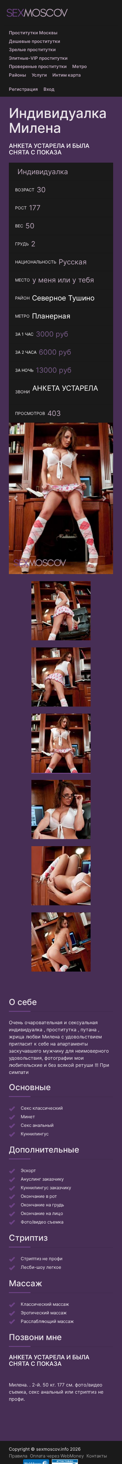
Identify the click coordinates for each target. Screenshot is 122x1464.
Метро (79, 66)
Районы (17, 75)
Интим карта (66, 75)
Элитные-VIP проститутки (38, 58)
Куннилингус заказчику (46, 1187)
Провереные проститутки (38, 66)
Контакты (96, 1456)
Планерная (51, 316)
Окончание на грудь (42, 1205)
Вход (49, 89)
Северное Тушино (63, 298)
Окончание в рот (39, 1196)
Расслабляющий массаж (47, 1321)
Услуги (39, 75)
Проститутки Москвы (33, 32)
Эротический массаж (44, 1313)
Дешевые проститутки (34, 41)
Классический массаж (45, 1304)
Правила (18, 1456)
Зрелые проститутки (32, 49)
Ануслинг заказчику (42, 1179)
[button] (17, 498)
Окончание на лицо (42, 1213)
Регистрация (23, 89)
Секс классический (42, 1108)
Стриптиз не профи (41, 1258)
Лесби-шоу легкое (41, 1267)
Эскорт (28, 1170)
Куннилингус (35, 1134)
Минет (28, 1116)
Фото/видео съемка (42, 1222)
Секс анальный (37, 1125)
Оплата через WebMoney (57, 1456)
